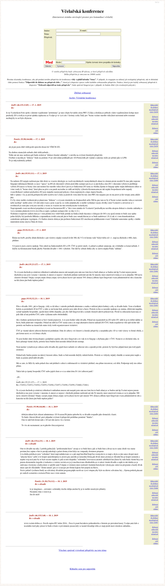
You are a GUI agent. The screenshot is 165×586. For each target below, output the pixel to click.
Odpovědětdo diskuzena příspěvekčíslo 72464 (153, 410)
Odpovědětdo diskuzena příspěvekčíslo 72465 (153, 444)
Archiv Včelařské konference (82, 97)
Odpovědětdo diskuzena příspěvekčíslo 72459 (153, 142)
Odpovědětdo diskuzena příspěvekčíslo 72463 (153, 301)
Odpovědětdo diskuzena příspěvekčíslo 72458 (153, 108)
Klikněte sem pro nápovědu (82, 568)
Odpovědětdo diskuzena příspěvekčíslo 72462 (153, 267)
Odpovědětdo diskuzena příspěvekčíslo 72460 (153, 176)
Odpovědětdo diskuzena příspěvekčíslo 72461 (153, 233)
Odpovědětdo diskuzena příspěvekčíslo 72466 (153, 484)
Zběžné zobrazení (82, 92)
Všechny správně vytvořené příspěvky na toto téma (82, 550)
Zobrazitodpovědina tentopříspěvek (154, 120)
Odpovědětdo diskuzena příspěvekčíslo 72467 (153, 519)
